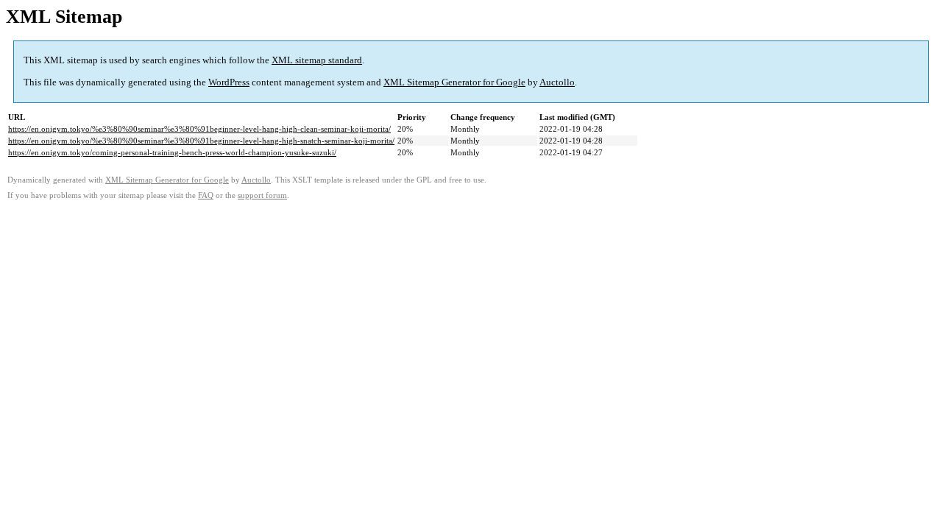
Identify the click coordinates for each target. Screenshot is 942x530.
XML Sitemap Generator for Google (454, 82)
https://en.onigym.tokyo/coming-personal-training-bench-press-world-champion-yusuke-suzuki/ (172, 152)
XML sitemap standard (317, 60)
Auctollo (557, 82)
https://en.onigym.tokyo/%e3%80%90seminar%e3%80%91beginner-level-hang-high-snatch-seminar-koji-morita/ (201, 140)
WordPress (228, 82)
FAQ (205, 195)
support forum (262, 195)
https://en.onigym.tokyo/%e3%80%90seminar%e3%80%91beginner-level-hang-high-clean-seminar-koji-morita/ (199, 128)
